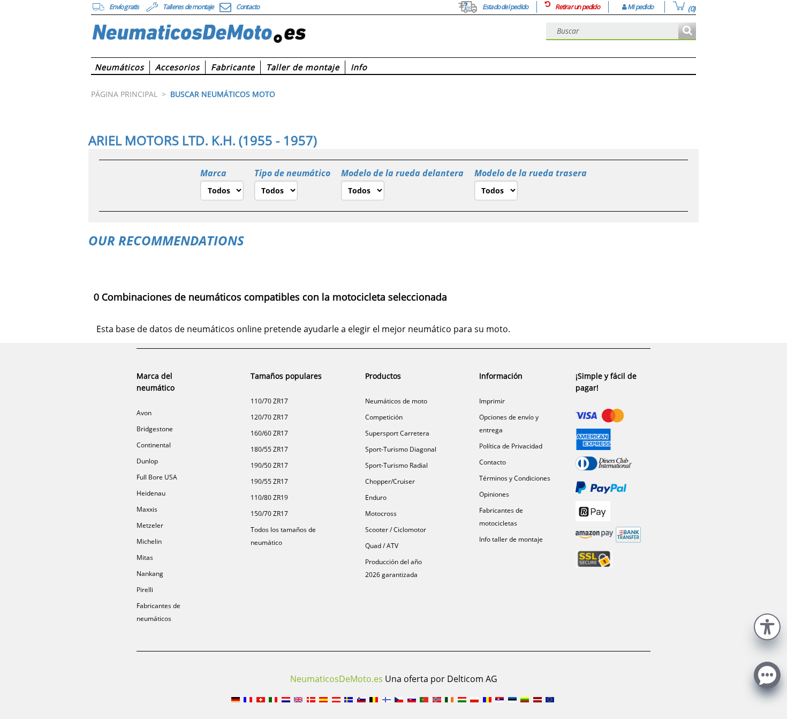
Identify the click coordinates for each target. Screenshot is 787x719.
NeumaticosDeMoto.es (336, 679)
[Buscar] (687, 31)
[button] (767, 625)
